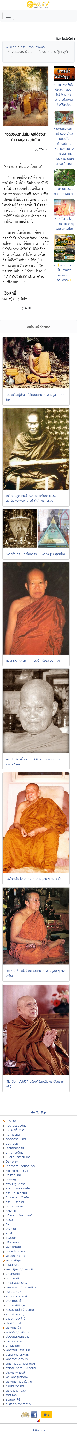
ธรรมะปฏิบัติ (13, 1291)
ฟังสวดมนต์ (13, 1247)
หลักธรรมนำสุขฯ (16, 1305)
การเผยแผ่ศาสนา (17, 1170)
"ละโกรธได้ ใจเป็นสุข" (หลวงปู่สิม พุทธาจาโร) (34, 879)
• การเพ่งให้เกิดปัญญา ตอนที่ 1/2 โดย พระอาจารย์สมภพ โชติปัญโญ (64, 94)
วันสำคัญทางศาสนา (18, 1404)
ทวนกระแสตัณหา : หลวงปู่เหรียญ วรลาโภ (33, 660)
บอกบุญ (11, 1179)
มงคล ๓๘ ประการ (17, 1354)
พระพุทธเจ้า (13, 1327)
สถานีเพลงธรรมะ (16, 1282)
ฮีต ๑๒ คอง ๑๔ (16, 1314)
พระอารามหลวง (16, 1390)
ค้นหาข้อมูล (13, 1134)
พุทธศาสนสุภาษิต (17, 1359)
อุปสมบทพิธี (13, 1399)
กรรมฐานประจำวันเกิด (20, 1309)
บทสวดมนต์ (13, 1300)
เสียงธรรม (12, 1278)
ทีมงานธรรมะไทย (16, 1125)
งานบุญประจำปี (15, 1318)
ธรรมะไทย (39, 1429)
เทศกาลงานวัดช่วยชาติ (20, 1166)
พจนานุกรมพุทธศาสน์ (19, 1269)
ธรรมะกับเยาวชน (16, 1193)
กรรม (9, 1220)
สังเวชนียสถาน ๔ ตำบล (21, 1368)
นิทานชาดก (13, 1345)
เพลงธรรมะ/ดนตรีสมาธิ (21, 1287)
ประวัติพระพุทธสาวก (18, 1336)
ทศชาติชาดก (14, 1341)
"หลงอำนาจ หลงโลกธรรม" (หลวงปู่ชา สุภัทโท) (35, 554)
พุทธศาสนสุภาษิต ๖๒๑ (20, 1363)
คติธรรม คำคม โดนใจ (19, 1215)
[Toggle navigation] (8, 16)
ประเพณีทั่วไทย (15, 1323)
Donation (12, 1161)
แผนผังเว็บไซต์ (15, 1130)
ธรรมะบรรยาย (15, 1202)
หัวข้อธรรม (13, 1265)
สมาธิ (9, 1233)
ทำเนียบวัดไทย (15, 1386)
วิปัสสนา (11, 1238)
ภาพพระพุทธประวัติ (18, 1332)
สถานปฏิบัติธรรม (16, 1184)
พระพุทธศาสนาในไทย (19, 1381)
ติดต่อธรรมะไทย (16, 1139)
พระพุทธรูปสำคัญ (17, 1377)
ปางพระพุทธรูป (15, 1372)
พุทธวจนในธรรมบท (18, 1350)
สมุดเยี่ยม (12, 1143)
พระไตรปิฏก (13, 1260)
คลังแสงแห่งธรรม (17, 1296)
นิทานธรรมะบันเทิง (17, 1197)
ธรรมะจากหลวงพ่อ (33, 47)
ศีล (7, 1224)
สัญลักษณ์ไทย (15, 1152)
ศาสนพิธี (11, 1395)
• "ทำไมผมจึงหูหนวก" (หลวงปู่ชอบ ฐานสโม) (64, 224)
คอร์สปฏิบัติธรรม (16, 1251)
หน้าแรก (11, 47)
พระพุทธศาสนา (15, 1256)
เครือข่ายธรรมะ (15, 1148)
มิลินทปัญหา (13, 1274)
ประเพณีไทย (13, 1175)
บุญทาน (11, 1229)
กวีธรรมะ (11, 1211)
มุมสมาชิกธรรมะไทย (18, 1157)
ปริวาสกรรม (13, 1242)
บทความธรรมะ (15, 1206)
